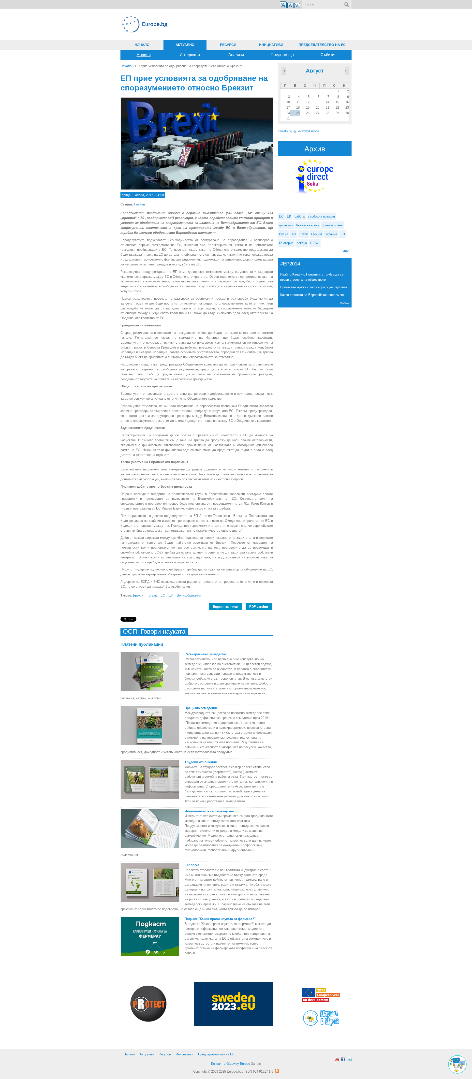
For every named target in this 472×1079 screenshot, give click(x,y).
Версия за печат (225, 607)
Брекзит (139, 595)
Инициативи (271, 45)
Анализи (236, 55)
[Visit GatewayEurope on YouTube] (337, 1059)
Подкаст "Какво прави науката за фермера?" (220, 919)
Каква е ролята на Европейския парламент (312, 295)
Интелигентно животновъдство (209, 811)
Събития (329, 55)
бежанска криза (307, 225)
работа (300, 216)
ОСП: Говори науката (154, 631)
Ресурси (228, 45)
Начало (142, 45)
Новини (144, 55)
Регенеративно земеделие (205, 654)
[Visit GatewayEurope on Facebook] (343, 1059)
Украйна (331, 234)
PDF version (258, 607)
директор (286, 225)
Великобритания (189, 595)
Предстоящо (282, 55)
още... (347, 250)
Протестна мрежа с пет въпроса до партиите (313, 287)
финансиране (332, 225)
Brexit (152, 595)
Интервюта (190, 55)
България (286, 243)
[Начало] (196, 24)
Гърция (316, 234)
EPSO (314, 243)
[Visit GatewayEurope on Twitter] (350, 1059)
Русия (283, 234)
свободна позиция (321, 216)
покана (302, 243)
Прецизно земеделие (201, 708)
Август (315, 71)
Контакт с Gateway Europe (230, 1063)
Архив (314, 149)
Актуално (185, 45)
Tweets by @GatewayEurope (298, 131)
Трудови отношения (201, 762)
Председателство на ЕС (322, 45)
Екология (192, 865)
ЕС (163, 595)
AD (294, 234)
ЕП (171, 595)
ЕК (289, 216)
